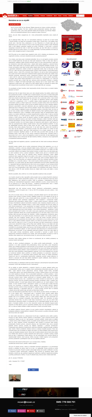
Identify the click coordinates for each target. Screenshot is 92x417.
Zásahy (25, 15)
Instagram (22, 411)
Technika (36, 15)
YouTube (32, 411)
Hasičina (30, 15)
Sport (55, 15)
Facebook (13, 411)
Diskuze (70, 15)
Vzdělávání (49, 15)
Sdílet (33, 369)
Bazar (59, 15)
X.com (41, 411)
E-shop (65, 15)
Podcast (43, 15)
